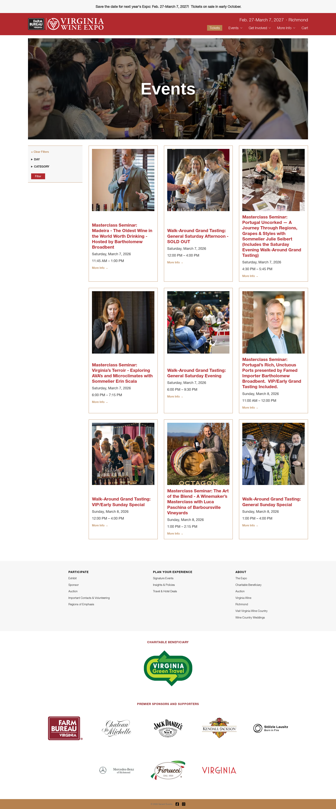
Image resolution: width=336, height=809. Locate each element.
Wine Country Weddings (250, 617)
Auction (73, 591)
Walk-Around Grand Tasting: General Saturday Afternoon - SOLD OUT (197, 236)
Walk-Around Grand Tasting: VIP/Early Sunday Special (121, 501)
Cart (305, 28)
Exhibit (72, 578)
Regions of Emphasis (81, 604)
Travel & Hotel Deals (165, 591)
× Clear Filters (40, 151)
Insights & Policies (164, 584)
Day (37, 159)
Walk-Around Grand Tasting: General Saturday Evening (196, 373)
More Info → (100, 267)
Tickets (214, 28)
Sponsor (73, 584)
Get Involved (258, 28)
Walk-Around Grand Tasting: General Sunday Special (271, 501)
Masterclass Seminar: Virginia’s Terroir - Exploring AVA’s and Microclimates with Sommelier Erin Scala (122, 373)
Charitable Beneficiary (248, 584)
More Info (284, 28)
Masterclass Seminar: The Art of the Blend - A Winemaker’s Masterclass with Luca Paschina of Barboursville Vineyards (198, 501)
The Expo (241, 578)
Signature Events (163, 578)
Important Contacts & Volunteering (89, 597)
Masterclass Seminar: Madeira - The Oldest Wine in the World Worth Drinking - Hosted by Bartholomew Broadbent (122, 236)
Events (233, 28)
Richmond (241, 604)
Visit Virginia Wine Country (251, 610)
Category (41, 166)
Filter (38, 176)
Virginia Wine (243, 597)
